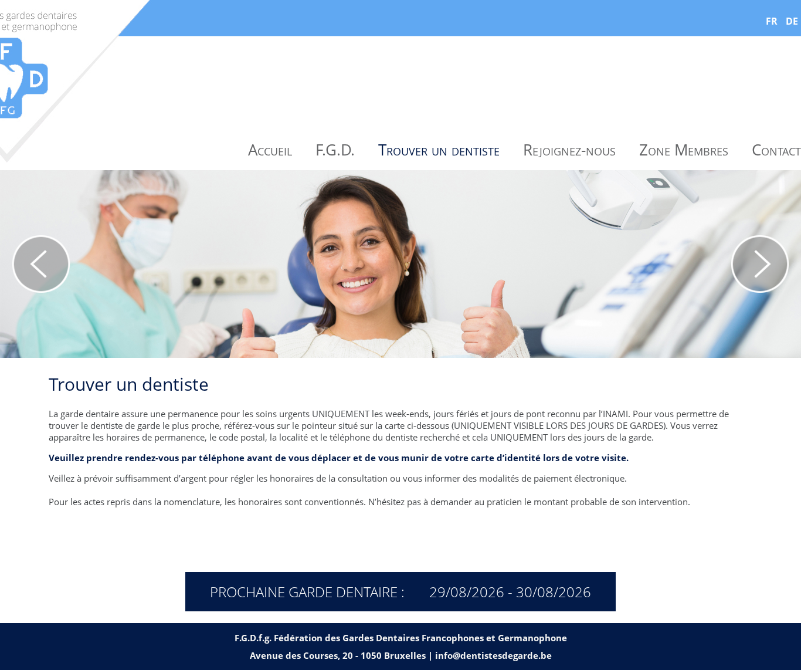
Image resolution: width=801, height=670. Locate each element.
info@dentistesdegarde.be (493, 655)
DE (792, 21)
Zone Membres (683, 149)
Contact (776, 149)
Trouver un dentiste (439, 149)
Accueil (270, 149)
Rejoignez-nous (569, 149)
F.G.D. (335, 149)
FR (772, 21)
